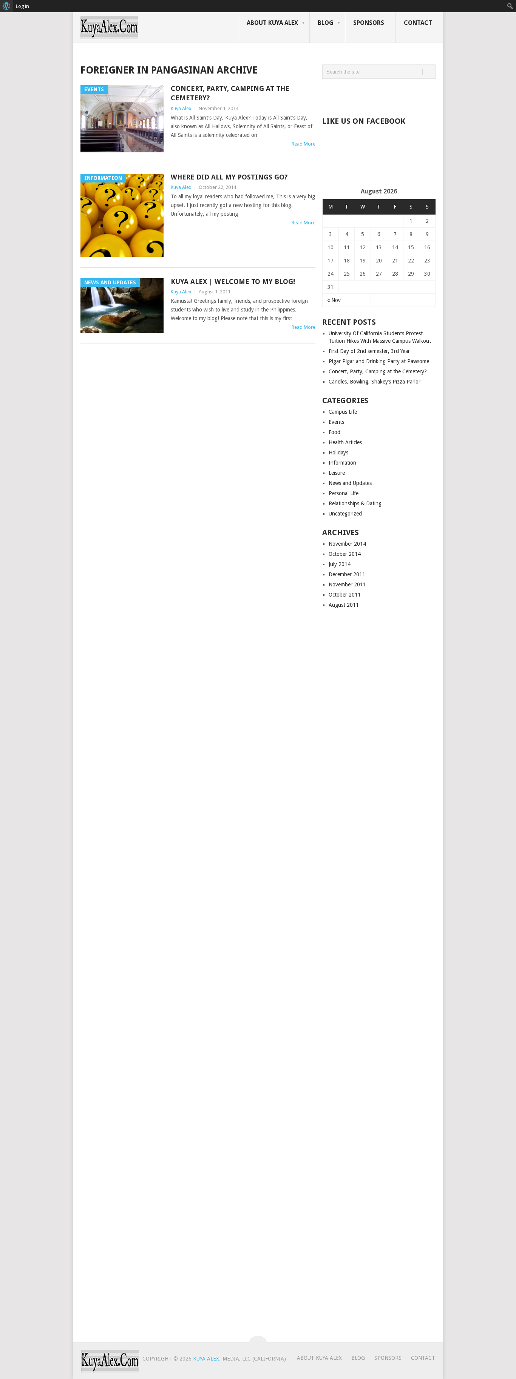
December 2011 (347, 574)
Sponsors (368, 22)
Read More (303, 144)
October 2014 (345, 554)
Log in (22, 6)
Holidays (338, 452)
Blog (326, 22)
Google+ (346, 96)
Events (336, 422)
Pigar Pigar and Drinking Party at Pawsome (379, 361)
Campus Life (343, 412)
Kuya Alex (181, 108)
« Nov (334, 300)
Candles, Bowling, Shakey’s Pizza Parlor (374, 382)
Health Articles (345, 442)
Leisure (337, 473)
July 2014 (340, 564)
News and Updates (350, 483)
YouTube (378, 96)
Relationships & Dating (355, 503)
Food (334, 432)
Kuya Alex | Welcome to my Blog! (233, 281)
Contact (418, 22)
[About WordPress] (6, 6)
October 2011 (345, 595)
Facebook (330, 96)
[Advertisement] (410, 163)
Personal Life (343, 493)
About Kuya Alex (272, 22)
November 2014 (347, 544)
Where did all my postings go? (229, 177)
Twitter (362, 96)
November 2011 (347, 584)
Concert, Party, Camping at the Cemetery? (378, 371)
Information (342, 463)
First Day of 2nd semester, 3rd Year (369, 351)
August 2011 (344, 605)
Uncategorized (345, 514)
